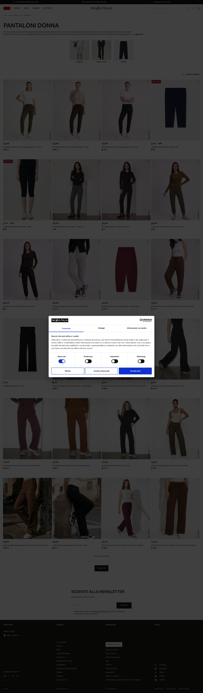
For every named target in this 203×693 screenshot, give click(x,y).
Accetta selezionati (101, 371)
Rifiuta (67, 371)
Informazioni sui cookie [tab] (136, 328)
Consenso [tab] (66, 328)
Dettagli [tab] (101, 328)
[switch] (88, 361)
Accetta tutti (135, 371)
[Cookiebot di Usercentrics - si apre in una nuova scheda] (141, 320)
